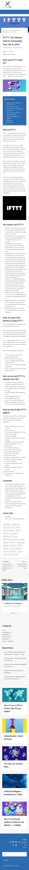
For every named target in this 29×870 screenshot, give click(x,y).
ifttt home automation (8, 539)
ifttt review (12, 542)
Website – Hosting (7, 641)
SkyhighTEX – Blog (24, 843)
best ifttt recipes (16, 524)
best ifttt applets (7, 524)
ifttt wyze (20, 545)
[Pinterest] (16, 842)
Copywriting (5, 634)
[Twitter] (9, 842)
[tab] (11, 613)
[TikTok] (19, 842)
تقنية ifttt (20, 551)
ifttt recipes (6, 542)
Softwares (4, 639)
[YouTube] (16, 845)
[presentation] (14, 592)
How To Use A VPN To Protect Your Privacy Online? (13, 708)
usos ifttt (12, 548)
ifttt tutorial (6, 545)
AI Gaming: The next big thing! (12, 603)
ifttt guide (15, 536)
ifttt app (5, 530)
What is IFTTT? (10, 104)
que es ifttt (5, 548)
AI (3, 34)
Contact (25, 847)
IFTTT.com (8, 516)
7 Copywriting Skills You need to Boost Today (22, 565)
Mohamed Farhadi (8, 47)
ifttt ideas (17, 539)
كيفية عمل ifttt (15, 554)
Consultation (5, 632)
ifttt (13, 527)
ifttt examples (6, 533)
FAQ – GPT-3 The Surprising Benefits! (14, 518)
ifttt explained (14, 533)
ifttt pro (22, 539)
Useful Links (10, 122)
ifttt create (18, 530)
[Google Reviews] (12, 845)
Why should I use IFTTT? (13, 106)
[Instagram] (12, 842)
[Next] (25, 597)
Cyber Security (6, 636)
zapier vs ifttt (13, 551)
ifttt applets (11, 530)
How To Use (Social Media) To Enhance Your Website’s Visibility (14, 822)
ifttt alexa (18, 527)
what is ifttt (6, 551)
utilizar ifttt (18, 548)
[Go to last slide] (4, 597)
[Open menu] (25, 5)
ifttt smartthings (20, 542)
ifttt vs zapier (13, 545)
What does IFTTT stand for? (14, 102)
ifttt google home (7, 536)
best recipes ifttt (7, 527)
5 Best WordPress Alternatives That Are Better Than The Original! (7, 566)
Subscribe (6, 860)
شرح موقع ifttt (6, 554)
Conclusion (9, 120)
